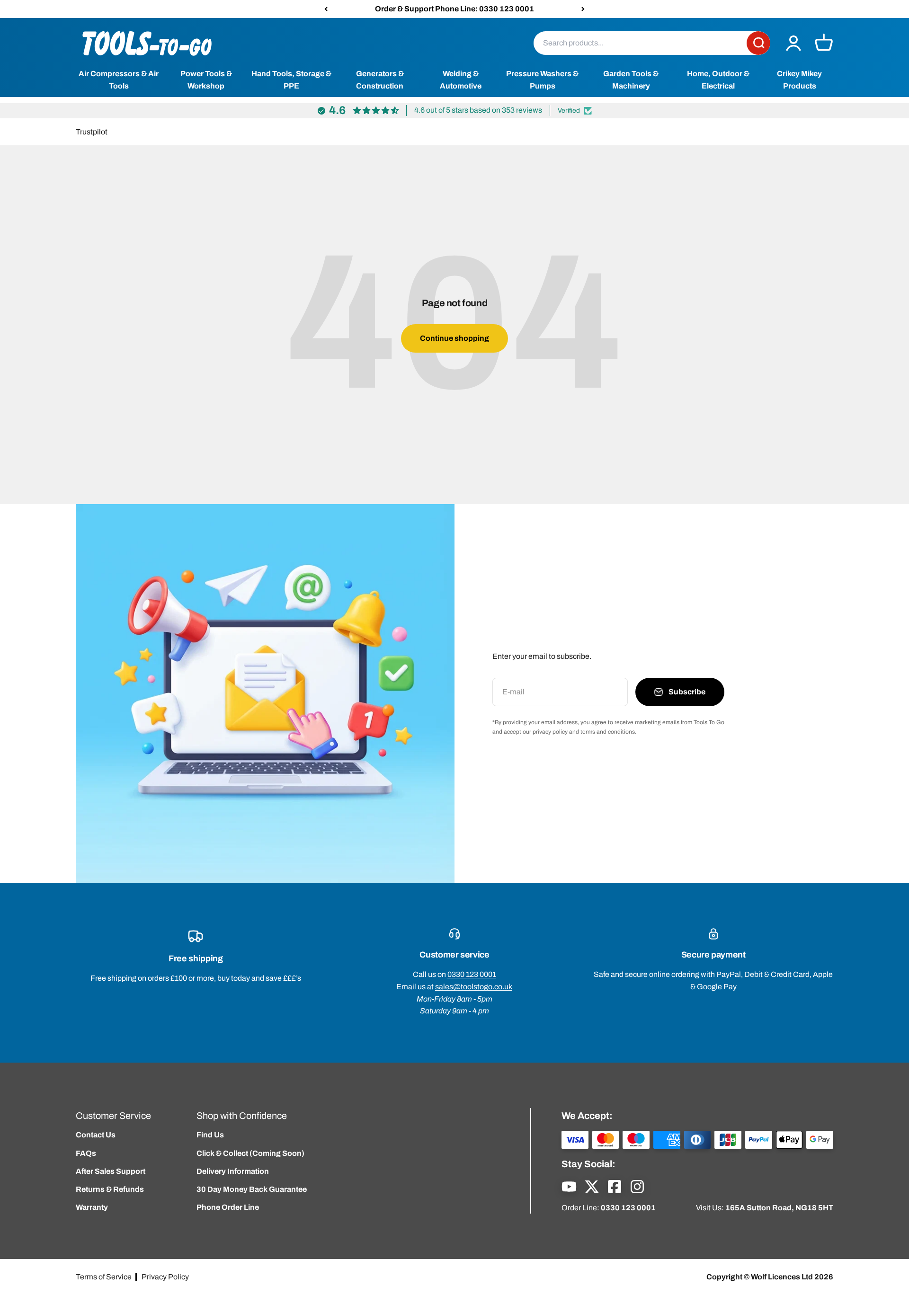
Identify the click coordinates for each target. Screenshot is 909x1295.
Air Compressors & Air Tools (119, 80)
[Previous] (326, 9)
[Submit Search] (758, 43)
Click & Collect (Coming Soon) (250, 1153)
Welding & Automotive (460, 80)
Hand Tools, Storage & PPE (291, 80)
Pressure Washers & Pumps (542, 80)
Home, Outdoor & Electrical (718, 80)
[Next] (583, 9)
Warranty (92, 1207)
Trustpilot (91, 132)
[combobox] (640, 43)
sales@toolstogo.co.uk (473, 987)
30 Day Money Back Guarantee (251, 1189)
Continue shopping (454, 338)
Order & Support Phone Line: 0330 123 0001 (454, 9)
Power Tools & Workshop (206, 80)
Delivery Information (232, 1171)
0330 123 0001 (471, 974)
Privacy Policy (165, 1277)
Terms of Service (104, 1277)
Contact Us (96, 1135)
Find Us (210, 1135)
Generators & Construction (380, 80)
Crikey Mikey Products (799, 80)
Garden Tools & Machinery (631, 80)
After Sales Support (110, 1171)
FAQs (86, 1153)
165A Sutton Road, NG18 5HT (779, 1208)
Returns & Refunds (110, 1189)
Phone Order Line (227, 1207)
